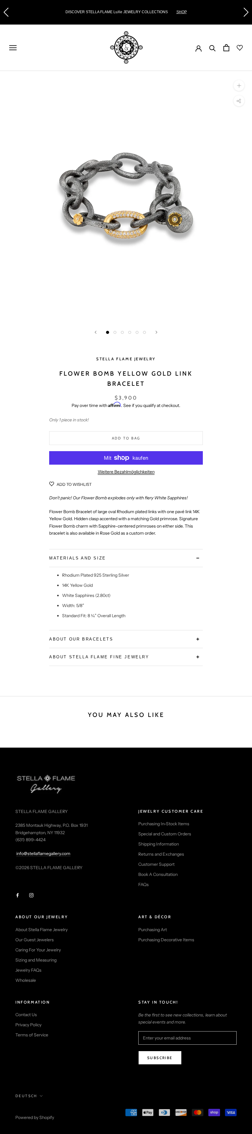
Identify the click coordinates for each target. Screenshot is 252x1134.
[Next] (156, 332)
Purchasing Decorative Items (166, 939)
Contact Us (26, 1014)
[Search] (212, 48)
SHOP (181, 12)
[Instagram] (31, 894)
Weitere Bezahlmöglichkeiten (126, 471)
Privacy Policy (28, 1025)
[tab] (126, 558)
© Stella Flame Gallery (42, 1109)
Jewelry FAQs (28, 970)
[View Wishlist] (236, 47)
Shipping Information (158, 844)
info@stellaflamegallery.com (43, 853)
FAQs (143, 884)
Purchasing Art (152, 929)
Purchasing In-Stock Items (163, 823)
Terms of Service (31, 1035)
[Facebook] (17, 894)
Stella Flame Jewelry (126, 358)
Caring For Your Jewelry (38, 950)
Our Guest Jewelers (34, 939)
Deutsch (26, 1095)
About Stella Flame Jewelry (41, 929)
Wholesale (25, 980)
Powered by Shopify (34, 1117)
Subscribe (160, 1057)
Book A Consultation (158, 874)
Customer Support (156, 864)
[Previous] (95, 332)
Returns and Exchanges (161, 854)
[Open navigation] (13, 47)
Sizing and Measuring (36, 960)
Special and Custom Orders (164, 834)
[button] (6, 12)
